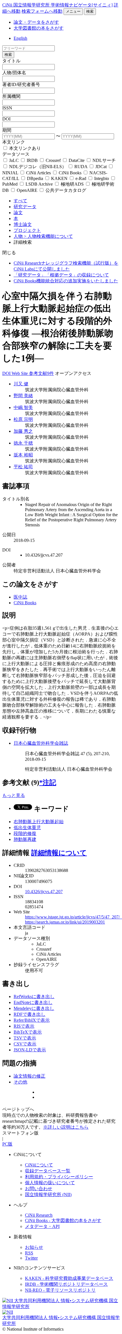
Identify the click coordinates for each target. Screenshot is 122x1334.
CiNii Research (38, 1215)
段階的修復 (25, 833)
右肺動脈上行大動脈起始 (39, 821)
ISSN (7, 108)
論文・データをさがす (36, 22)
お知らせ (34, 1247)
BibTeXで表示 (28, 1032)
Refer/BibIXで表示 (32, 1020)
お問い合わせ (38, 1188)
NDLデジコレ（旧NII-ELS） (38, 166)
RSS (29, 1253)
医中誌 (20, 597)
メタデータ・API (42, 1226)
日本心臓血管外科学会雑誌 (41, 743)
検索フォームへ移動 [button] (42, 11)
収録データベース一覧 (47, 1170)
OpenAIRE (27, 190)
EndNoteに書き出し (33, 1002)
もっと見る (13, 795)
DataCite (77, 160)
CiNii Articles (38, 172)
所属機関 (11, 96)
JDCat (101, 166)
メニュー (73, 11)
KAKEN (59, 178)
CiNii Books (70, 172)
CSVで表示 (25, 1043)
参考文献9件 (41, 373)
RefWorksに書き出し (34, 996)
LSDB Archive (39, 184)
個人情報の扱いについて (50, 1182)
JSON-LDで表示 (30, 1049)
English (20, 38)
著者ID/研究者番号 (21, 84)
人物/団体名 (14, 72)
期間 (6, 130)
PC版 (7, 1144)
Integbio (101, 178)
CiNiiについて (39, 1164)
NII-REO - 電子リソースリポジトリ (60, 1290)
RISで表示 (24, 1026)
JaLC (14, 160)
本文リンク (13, 142)
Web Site (20, 373)
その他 (20, 1082)
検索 (90, 11)
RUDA (81, 166)
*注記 (47, 782)
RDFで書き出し (29, 1014)
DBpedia (35, 178)
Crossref (53, 160)
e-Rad (80, 178)
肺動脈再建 (25, 839)
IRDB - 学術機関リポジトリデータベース (66, 1284)
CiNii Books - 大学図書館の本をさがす (63, 1220)
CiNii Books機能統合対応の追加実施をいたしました (66, 280)
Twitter (31, 1258)
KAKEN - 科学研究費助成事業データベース (69, 1278)
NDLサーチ (103, 160)
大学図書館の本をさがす (39, 28)
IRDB (32, 160)
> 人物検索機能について (48, 236)
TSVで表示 (25, 1038)
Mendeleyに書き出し (34, 1008)
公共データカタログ (65, 190)
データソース (16, 154)
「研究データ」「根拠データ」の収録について (61, 274)
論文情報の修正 (29, 1076)
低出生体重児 (27, 827)
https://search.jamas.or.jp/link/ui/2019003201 (65, 922)
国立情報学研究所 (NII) (48, 1194)
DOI (6, 119)
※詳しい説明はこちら (66, 1127)
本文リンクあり (24, 148)
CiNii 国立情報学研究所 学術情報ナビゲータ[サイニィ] (57, 5)
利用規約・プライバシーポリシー (59, 1176)
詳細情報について (59, 852)
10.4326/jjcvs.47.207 (44, 891)
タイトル (11, 60)
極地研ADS (72, 184)
